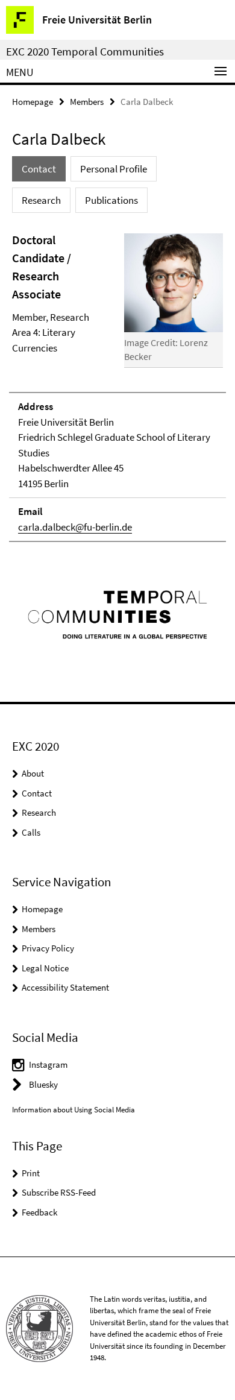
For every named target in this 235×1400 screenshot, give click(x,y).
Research (39, 812)
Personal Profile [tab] (113, 168)
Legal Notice (45, 968)
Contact (37, 793)
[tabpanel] (117, 387)
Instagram (48, 1064)
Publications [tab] (111, 200)
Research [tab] (41, 200)
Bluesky (43, 1084)
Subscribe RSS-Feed (59, 1192)
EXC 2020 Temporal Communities (85, 51)
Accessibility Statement (65, 987)
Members (87, 101)
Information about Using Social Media (73, 1110)
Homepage (32, 101)
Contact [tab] (39, 168)
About (33, 773)
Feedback (39, 1212)
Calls (31, 832)
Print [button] (31, 1173)
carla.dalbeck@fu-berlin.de (75, 527)
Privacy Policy (48, 948)
